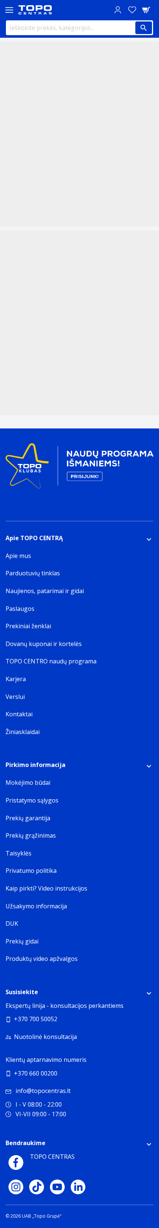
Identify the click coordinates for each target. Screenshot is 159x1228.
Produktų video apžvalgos (42, 959)
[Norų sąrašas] (132, 10)
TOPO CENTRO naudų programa (51, 661)
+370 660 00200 (35, 1073)
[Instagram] (16, 1187)
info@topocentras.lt (43, 1091)
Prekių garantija (28, 818)
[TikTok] (36, 1187)
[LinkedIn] (78, 1187)
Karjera (16, 679)
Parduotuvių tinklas (33, 573)
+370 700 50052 (35, 1019)
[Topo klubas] (79, 468)
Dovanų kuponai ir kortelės (44, 644)
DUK (12, 923)
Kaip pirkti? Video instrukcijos (46, 888)
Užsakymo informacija (36, 906)
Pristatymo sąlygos (32, 800)
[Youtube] (57, 1187)
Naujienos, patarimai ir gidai (45, 591)
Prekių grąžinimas (31, 835)
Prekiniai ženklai (28, 626)
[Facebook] (16, 1162)
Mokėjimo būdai (28, 782)
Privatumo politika (31, 871)
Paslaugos (20, 609)
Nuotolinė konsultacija (45, 1037)
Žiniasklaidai (23, 732)
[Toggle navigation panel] (9, 10)
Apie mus (18, 556)
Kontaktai (19, 714)
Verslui (15, 697)
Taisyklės (18, 853)
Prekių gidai (22, 941)
